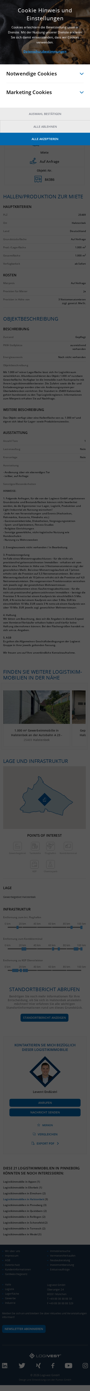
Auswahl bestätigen (45, 114)
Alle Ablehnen (45, 127)
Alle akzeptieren (45, 139)
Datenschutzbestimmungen (44, 51)
